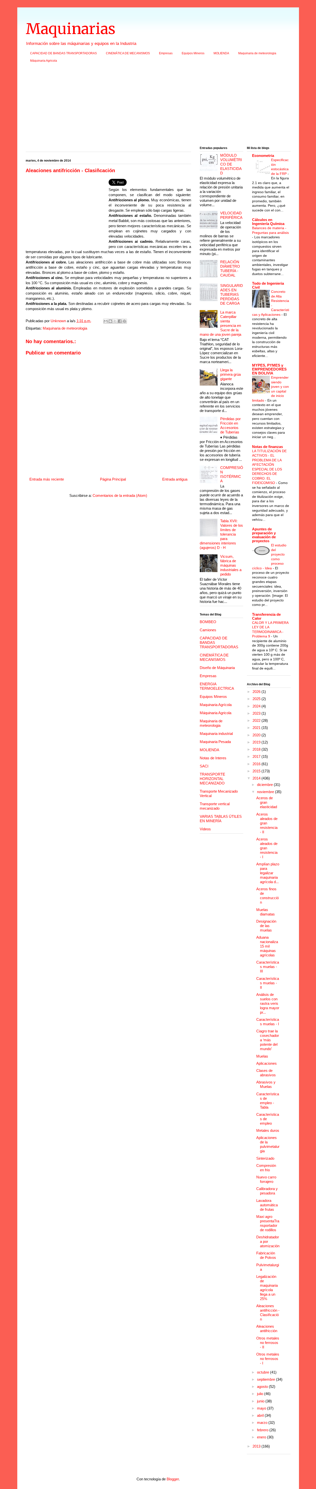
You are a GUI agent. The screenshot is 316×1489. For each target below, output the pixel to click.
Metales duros (267, 1130)
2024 (257, 706)
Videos (205, 829)
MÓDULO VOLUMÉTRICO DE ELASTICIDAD (231, 164)
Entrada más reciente (46, 479)
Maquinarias (70, 28)
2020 (257, 735)
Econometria (263, 155)
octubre (263, 1372)
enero (262, 1437)
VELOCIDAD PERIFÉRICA (231, 215)
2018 (257, 749)
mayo (262, 1408)
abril (261, 1415)
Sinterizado (265, 1158)
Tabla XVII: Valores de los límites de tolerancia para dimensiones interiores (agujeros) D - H (221, 534)
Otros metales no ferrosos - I (267, 1358)
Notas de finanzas (267, 447)
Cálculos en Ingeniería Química (268, 222)
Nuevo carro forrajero (266, 1179)
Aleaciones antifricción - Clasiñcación (267, 1312)
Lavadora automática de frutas (267, 1204)
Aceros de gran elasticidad (266, 802)
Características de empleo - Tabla (267, 1100)
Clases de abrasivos (266, 1072)
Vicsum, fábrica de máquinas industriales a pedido (230, 565)
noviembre (266, 792)
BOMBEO (208, 622)
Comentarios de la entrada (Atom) (120, 495)
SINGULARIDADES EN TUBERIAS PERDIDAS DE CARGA (231, 294)
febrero (263, 1430)
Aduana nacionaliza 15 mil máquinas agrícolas (267, 946)
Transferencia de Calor (266, 616)
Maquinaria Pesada (215, 742)
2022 (257, 720)
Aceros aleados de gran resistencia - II (266, 823)
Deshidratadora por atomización (267, 1241)
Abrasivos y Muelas (266, 1084)
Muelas (262, 1056)
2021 (257, 728)
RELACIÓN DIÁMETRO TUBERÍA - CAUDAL (230, 268)
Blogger (173, 1479)
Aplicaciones (266, 1063)
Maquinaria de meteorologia (257, 53)
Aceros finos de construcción (267, 895)
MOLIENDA (221, 53)
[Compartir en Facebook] (119, 321)
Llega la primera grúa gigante (230, 374)
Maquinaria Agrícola (216, 705)
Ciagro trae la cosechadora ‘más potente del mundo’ (267, 1040)
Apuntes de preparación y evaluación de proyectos (264, 535)
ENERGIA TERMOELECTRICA (217, 686)
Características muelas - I (267, 1021)
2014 (257, 778)
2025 (257, 699)
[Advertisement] (158, 106)
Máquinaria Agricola (43, 60)
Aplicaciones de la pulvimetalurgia (267, 1144)
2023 (257, 713)
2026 (257, 691)
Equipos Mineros (193, 53)
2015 (257, 771)
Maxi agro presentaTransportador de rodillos (267, 1223)
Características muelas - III (267, 966)
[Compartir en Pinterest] (124, 321)
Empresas (166, 53)
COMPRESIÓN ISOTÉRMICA (231, 474)
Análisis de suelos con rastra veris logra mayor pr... (267, 1003)
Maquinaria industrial (216, 733)
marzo (262, 1422)
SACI (204, 766)
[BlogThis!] (110, 321)
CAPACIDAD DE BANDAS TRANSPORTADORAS (63, 53)
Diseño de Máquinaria (217, 668)
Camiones (208, 630)
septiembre (266, 1379)
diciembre (265, 784)
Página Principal (113, 479)
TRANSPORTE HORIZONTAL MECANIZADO (212, 778)
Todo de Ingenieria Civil (268, 285)
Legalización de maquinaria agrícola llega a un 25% (267, 1287)
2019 (257, 742)
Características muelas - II (267, 982)
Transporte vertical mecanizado (215, 806)
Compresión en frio (266, 1167)
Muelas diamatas (265, 912)
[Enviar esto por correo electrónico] (105, 321)
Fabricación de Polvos (266, 1255)
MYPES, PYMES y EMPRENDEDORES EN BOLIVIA (269, 369)
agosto (263, 1386)
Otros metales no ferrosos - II (267, 1342)
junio (261, 1401)
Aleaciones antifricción (266, 1328)
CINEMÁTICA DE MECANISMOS (128, 53)
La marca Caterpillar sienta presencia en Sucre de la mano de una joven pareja (220, 323)
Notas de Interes (213, 758)
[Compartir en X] (115, 321)
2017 (257, 756)
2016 (257, 764)
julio (260, 1394)
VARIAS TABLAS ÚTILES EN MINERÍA (221, 818)
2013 (257, 1446)
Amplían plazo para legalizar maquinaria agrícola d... (267, 873)
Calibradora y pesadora (267, 1191)
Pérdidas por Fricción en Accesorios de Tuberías (230, 425)
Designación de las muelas (266, 925)
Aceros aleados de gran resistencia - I (266, 848)
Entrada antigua (174, 479)
